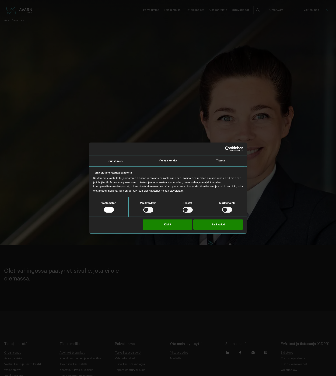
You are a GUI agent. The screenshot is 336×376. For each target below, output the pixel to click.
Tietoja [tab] (220, 160)
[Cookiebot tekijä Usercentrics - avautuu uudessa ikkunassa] (227, 149)
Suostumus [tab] (115, 160)
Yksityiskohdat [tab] (168, 160)
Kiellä (167, 224)
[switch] (148, 210)
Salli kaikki (218, 224)
